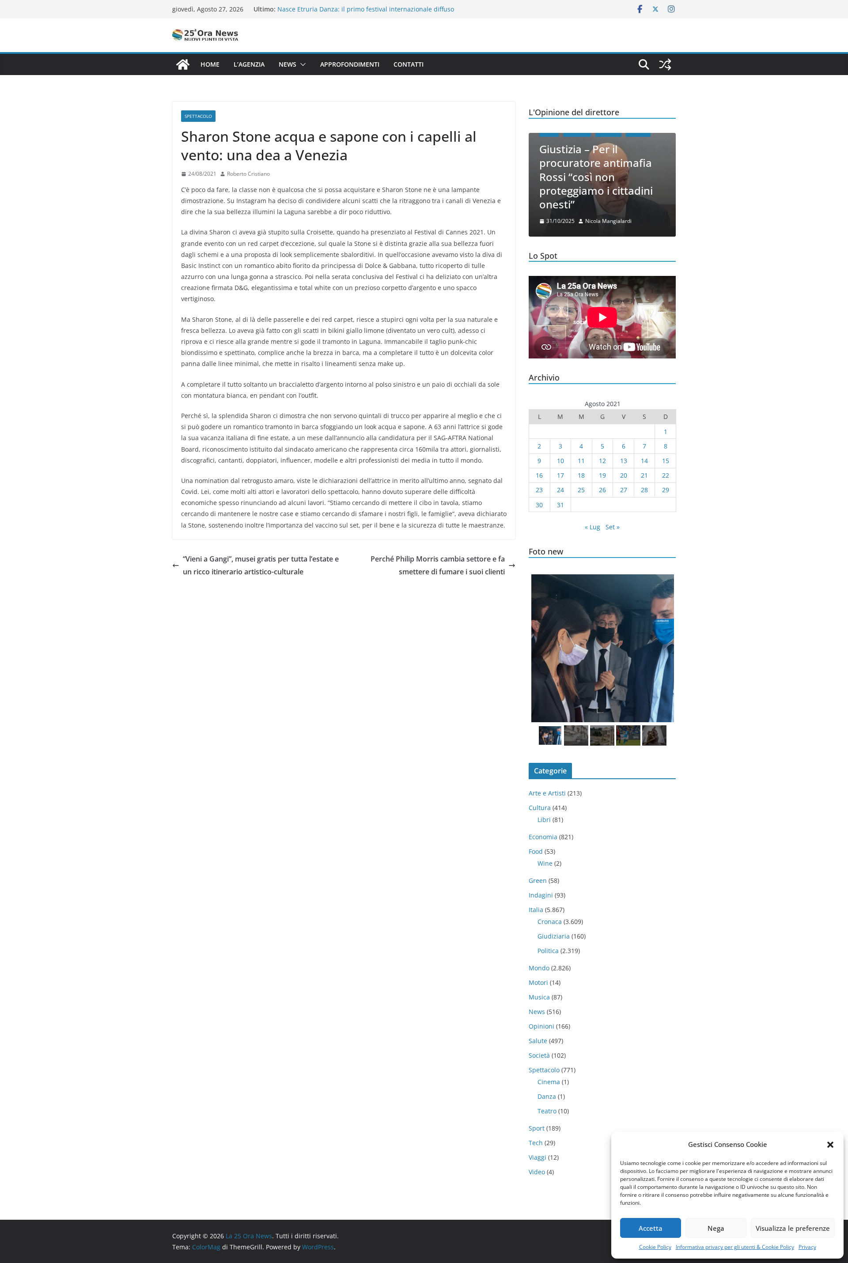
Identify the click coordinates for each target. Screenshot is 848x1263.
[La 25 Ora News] (182, 64)
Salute (538, 1041)
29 (665, 490)
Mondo (539, 968)
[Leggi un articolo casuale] (665, 64)
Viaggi (537, 1157)
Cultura (540, 807)
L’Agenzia (249, 64)
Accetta (650, 1228)
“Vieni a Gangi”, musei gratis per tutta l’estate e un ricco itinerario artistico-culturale (261, 565)
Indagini (541, 895)
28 (644, 490)
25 (581, 490)
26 (602, 490)
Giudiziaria (554, 936)
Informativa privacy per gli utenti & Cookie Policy (735, 1247)
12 (602, 460)
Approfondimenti (349, 64)
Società (539, 1055)
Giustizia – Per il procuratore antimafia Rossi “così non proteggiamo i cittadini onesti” (596, 176)
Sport (537, 1128)
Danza (547, 1096)
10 (560, 460)
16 (539, 475)
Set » (613, 527)
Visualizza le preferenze (793, 1228)
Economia (543, 837)
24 (560, 490)
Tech (536, 1143)
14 (644, 460)
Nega (716, 1228)
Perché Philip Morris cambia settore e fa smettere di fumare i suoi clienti (438, 565)
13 (623, 460)
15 (665, 460)
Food (536, 851)
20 (623, 475)
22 (665, 475)
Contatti (409, 64)
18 (581, 475)
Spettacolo (198, 116)
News (287, 64)
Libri (544, 819)
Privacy (807, 1247)
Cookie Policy (655, 1247)
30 (539, 505)
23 (539, 490)
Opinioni (541, 1026)
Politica (548, 950)
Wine (545, 863)
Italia (536, 909)
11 (581, 460)
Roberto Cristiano (248, 173)
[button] (830, 1144)
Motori (538, 982)
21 (644, 475)
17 (560, 475)
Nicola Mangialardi (608, 221)
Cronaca (550, 921)
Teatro (547, 1111)
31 (560, 505)
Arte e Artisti (547, 793)
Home (210, 64)
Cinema (549, 1082)
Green (538, 880)
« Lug (592, 527)
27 (623, 490)
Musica (539, 997)
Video (537, 1172)
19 (602, 475)
